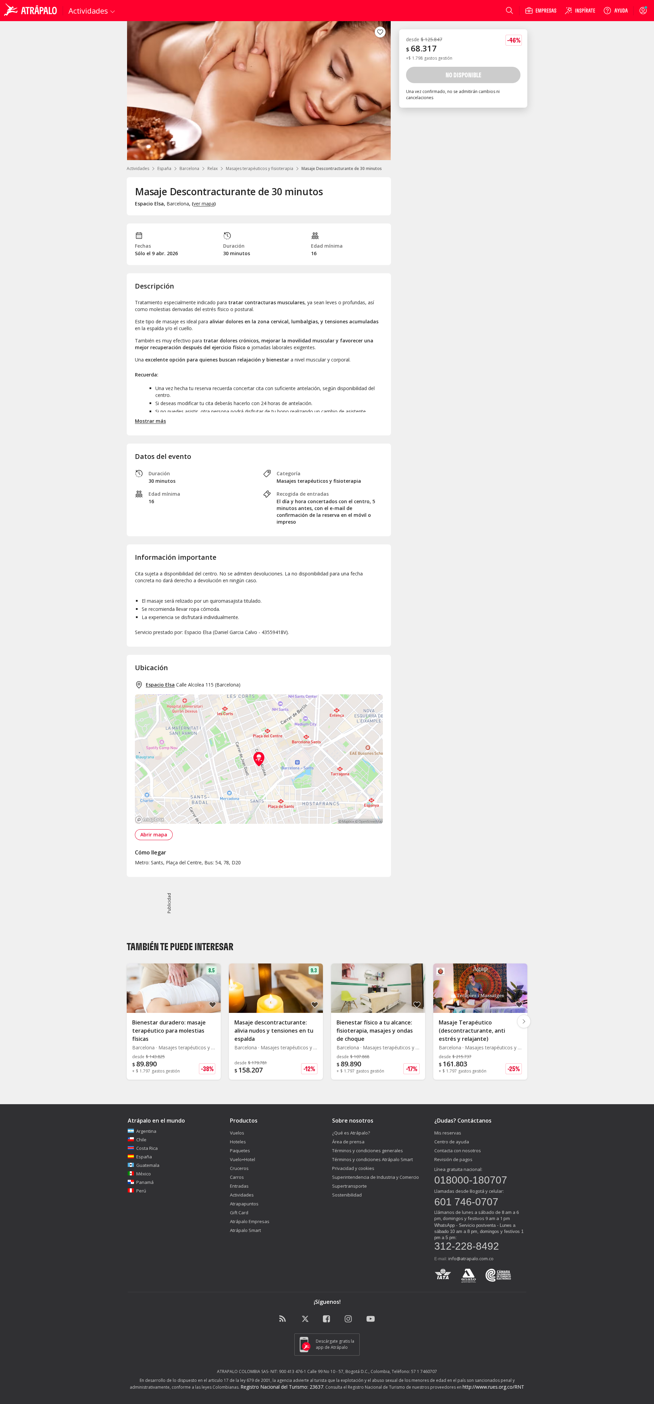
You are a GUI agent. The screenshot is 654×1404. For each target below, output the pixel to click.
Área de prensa (348, 1141)
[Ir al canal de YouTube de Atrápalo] (371, 1319)
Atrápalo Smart (245, 1230)
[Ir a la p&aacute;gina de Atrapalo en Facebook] (327, 1319)
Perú (141, 1190)
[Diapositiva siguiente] (524, 1021)
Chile (141, 1139)
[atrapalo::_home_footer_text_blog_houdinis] (283, 1319)
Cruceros (239, 1168)
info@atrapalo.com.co (471, 1258)
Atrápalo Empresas (249, 1221)
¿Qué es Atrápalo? (351, 1132)
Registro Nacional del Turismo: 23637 (281, 1387)
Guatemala (147, 1165)
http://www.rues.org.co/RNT (493, 1387)
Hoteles (238, 1141)
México (143, 1173)
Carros (237, 1177)
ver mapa (203, 203)
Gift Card (239, 1212)
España (164, 168)
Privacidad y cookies (353, 1168)
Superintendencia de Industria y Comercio (375, 1177)
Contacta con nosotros (457, 1150)
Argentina (146, 1131)
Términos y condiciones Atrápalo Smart (372, 1159)
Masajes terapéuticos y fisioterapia (259, 168)
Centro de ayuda (451, 1141)
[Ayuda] (615, 10)
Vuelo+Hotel (242, 1159)
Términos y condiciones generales (367, 1150)
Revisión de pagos (453, 1159)
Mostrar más (150, 421)
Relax (212, 168)
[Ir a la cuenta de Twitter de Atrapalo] (305, 1319)
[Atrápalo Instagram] (349, 1319)
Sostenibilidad (347, 1194)
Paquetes (240, 1150)
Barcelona (189, 168)
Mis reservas (447, 1132)
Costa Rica (147, 1148)
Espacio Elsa (160, 684)
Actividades (138, 168)
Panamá (145, 1182)
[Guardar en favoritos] (380, 32)
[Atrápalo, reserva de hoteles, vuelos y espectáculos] (31, 10)
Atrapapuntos (244, 1203)
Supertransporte (349, 1186)
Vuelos (237, 1132)
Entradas (239, 1186)
